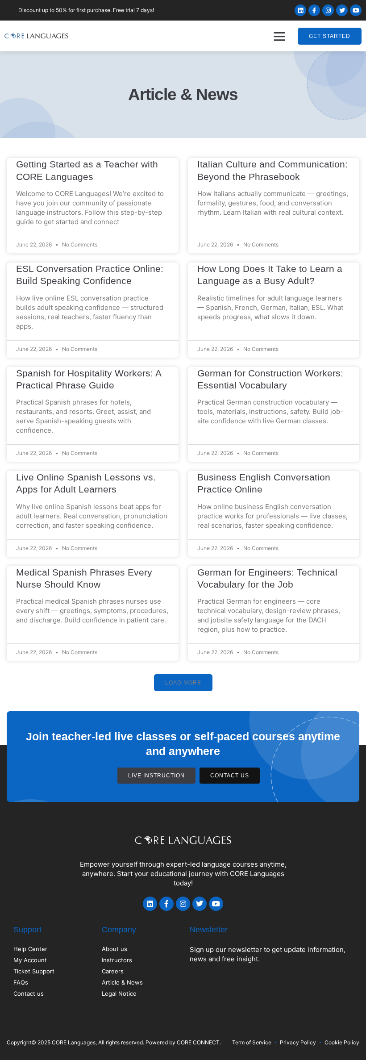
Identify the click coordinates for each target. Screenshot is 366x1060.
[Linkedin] (300, 10)
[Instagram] (328, 10)
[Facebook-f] (314, 10)
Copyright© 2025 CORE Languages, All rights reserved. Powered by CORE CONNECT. (114, 1042)
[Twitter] (342, 10)
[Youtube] (356, 10)
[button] (279, 36)
